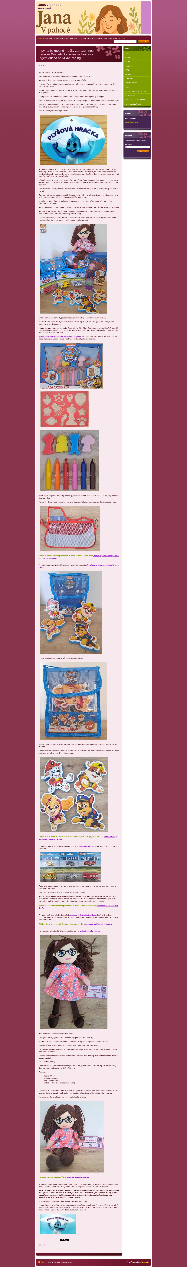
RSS (42, 1262)
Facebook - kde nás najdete (135, 100)
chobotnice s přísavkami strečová (98, 924)
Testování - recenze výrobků (135, 91)
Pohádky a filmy (131, 83)
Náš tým (128, 70)
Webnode (145, 1262)
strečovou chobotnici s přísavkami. (83, 915)
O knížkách (129, 79)
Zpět (43, 1245)
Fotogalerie (129, 66)
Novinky (128, 62)
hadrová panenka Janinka (78, 1177)
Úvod (40, 38)
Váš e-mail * (129, 144)
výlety (127, 87)
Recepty (128, 74)
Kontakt (127, 57)
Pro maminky (130, 96)
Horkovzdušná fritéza (133, 104)
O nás (127, 53)
